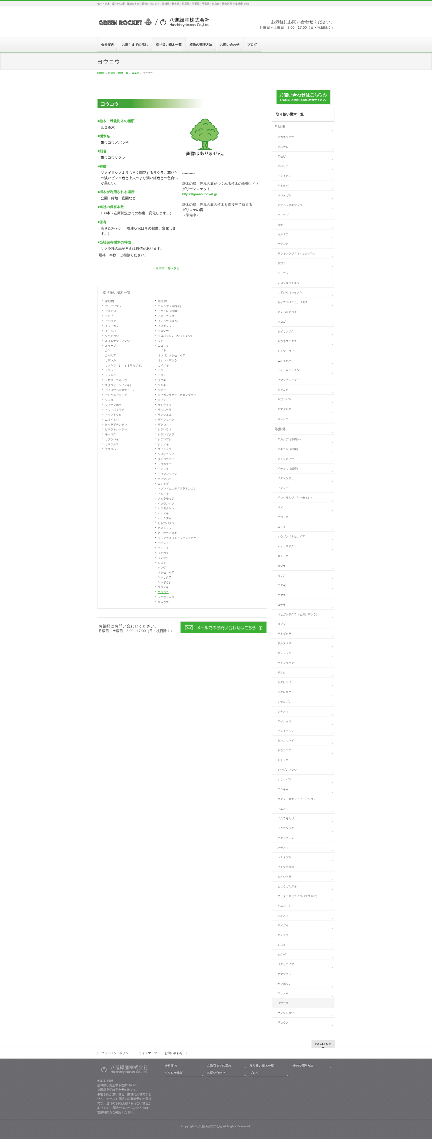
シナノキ (163, 444)
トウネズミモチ (114, 409)
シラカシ (110, 375)
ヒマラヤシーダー (116, 429)
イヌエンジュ (166, 325)
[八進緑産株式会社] (153, 24)
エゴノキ (163, 345)
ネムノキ (163, 493)
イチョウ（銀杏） (169, 320)
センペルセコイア (116, 394)
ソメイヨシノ (166, 454)
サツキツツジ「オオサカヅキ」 (124, 365)
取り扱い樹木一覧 (116, 292)
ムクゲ (162, 567)
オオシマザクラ (167, 360)
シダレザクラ (166, 434)
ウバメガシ (112, 335)
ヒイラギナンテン (116, 424)
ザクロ (162, 424)
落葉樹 (162, 301)
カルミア (110, 355)
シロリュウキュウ (116, 380)
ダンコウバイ (166, 458)
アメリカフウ (166, 315)
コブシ (162, 399)
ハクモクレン (166, 508)
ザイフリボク (166, 419)
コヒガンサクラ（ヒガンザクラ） (178, 394)
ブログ (254, 1073)
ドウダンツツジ (167, 473)
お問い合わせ (174, 1053)
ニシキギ (163, 483)
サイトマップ (148, 1053)
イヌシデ (163, 330)
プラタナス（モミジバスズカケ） (178, 537)
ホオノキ (163, 547)
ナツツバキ (165, 478)
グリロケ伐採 (174, 1073)
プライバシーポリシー (116, 1053)
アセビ (109, 315)
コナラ (162, 389)
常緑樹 (109, 301)
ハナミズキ (165, 518)
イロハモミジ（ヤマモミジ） (176, 335)
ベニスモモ (165, 542)
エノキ (162, 350)
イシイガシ (112, 325)
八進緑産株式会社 (210, 1126)
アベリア (110, 320)
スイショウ (165, 449)
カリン (162, 375)
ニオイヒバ (112, 419)
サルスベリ (165, 409)
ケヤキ (162, 385)
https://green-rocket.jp (199, 194)
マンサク (163, 557)
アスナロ (110, 310)
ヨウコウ (163, 592)
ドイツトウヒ (113, 414)
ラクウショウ (166, 597)
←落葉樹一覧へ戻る (166, 268)
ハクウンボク (166, 503)
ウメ (160, 340)
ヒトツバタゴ (166, 523)
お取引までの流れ (219, 1065)
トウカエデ (165, 463)
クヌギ (162, 380)
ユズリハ (110, 449)
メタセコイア (166, 572)
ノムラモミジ (166, 498)
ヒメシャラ (165, 527)
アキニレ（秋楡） (169, 310)
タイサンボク (113, 404)
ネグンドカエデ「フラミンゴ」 (177, 488)
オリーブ (110, 345)
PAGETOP (323, 1043)
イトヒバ (110, 330)
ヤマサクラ (165, 577)
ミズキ (162, 562)
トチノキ (163, 468)
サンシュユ (165, 414)
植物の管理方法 (302, 1065)
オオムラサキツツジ (117, 340)
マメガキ (163, 552)
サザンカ (110, 360)
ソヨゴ (109, 399)
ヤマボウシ (165, 582)
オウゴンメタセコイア (171, 355)
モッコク (110, 434)
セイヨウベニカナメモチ (120, 389)
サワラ (109, 370)
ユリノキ (163, 587)
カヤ (107, 350)
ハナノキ (163, 513)
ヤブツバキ (112, 439)
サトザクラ (165, 404)
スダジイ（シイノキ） (118, 385)
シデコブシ (165, 439)
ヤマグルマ (112, 444)
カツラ (162, 370)
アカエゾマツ (113, 306)
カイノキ (163, 365)
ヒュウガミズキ (167, 532)
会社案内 (171, 1065)
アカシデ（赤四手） (170, 306)
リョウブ (163, 602)
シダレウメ (165, 429)
